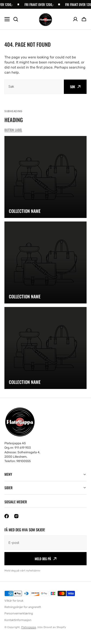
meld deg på (43, 558)
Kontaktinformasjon (17, 620)
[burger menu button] (7, 19)
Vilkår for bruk (13, 600)
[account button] (75, 19)
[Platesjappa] (45, 19)
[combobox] (33, 87)
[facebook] (6, 516)
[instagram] (16, 516)
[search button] (15, 19)
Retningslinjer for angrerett (22, 607)
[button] (84, 19)
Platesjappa (28, 627)
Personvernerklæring (18, 613)
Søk (72, 86)
